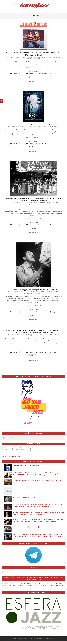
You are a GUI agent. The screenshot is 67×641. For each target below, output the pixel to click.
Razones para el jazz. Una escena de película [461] (33, 125)
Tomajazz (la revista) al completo (48, 126)
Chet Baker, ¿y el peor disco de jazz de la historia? (26, 465)
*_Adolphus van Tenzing (16, 334)
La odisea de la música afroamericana (20, 57)
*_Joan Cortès (14, 126)
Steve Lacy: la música (19, 487)
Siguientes (12, 371)
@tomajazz (10, 454)
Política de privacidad (18, 638)
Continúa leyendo (33, 67)
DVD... (28, 334)
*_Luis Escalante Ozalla (17, 202)
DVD (25, 334)
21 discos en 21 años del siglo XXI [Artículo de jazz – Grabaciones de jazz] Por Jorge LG (37, 480)
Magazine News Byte (37, 638)
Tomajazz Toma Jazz (14, 456)
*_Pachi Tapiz (36, 57)
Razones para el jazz (25, 126)
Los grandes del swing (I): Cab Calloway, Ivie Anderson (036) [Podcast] (33, 290)
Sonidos (49, 57)
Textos (35, 126)
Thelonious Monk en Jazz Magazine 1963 (24, 497)
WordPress (51, 638)
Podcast (43, 57)
